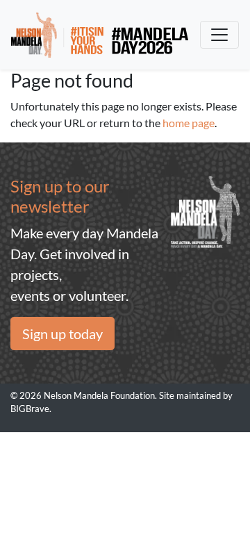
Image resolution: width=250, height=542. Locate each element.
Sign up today (62, 333)
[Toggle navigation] (219, 35)
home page (188, 122)
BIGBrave (29, 408)
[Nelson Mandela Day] (99, 35)
